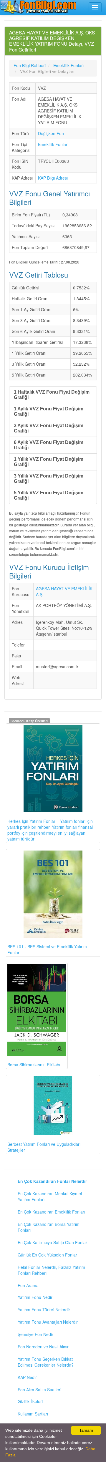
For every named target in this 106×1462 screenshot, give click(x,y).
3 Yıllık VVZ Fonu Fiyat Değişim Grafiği (48, 478)
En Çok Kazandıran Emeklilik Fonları (51, 1212)
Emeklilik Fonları (53, 144)
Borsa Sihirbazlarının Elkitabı (33, 1065)
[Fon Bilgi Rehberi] (38, 7)
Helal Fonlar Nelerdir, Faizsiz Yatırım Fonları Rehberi (51, 1270)
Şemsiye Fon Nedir (35, 1334)
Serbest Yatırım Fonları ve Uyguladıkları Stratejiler (43, 1147)
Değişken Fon (51, 133)
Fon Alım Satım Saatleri (39, 1390)
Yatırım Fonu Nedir (35, 1297)
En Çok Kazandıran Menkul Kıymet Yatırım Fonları (50, 1196)
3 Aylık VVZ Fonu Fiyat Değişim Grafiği (48, 428)
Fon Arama (28, 1285)
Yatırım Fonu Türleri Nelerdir (44, 1309)
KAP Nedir (27, 1377)
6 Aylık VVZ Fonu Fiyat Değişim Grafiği (48, 445)
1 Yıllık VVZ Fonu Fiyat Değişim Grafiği (48, 462)
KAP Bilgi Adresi (53, 178)
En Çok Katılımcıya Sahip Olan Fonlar (52, 1242)
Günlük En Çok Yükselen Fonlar (47, 1255)
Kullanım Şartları (33, 1414)
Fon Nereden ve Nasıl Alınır (43, 1347)
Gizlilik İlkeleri (30, 1401)
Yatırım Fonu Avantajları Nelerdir (48, 1322)
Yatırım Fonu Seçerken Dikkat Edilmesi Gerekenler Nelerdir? (46, 1362)
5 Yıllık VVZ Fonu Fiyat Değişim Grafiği (48, 495)
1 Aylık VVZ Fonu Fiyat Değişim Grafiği (48, 411)
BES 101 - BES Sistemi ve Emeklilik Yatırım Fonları (47, 949)
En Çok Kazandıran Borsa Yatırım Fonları (49, 1227)
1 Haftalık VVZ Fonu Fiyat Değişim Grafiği (52, 394)
